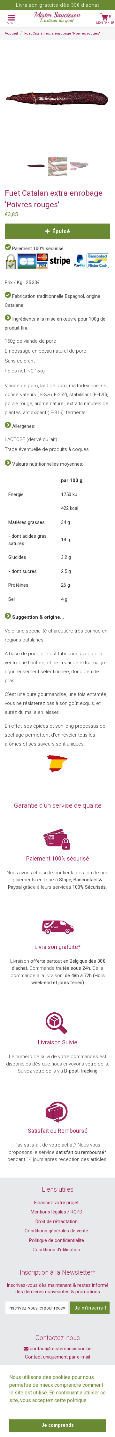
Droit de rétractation (56, 1221)
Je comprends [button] (58, 1425)
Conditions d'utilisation (56, 1250)
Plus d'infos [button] (23, 1409)
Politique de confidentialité (56, 1240)
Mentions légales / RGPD (56, 1212)
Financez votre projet (56, 1202)
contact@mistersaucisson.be (60, 1348)
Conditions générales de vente (56, 1231)
